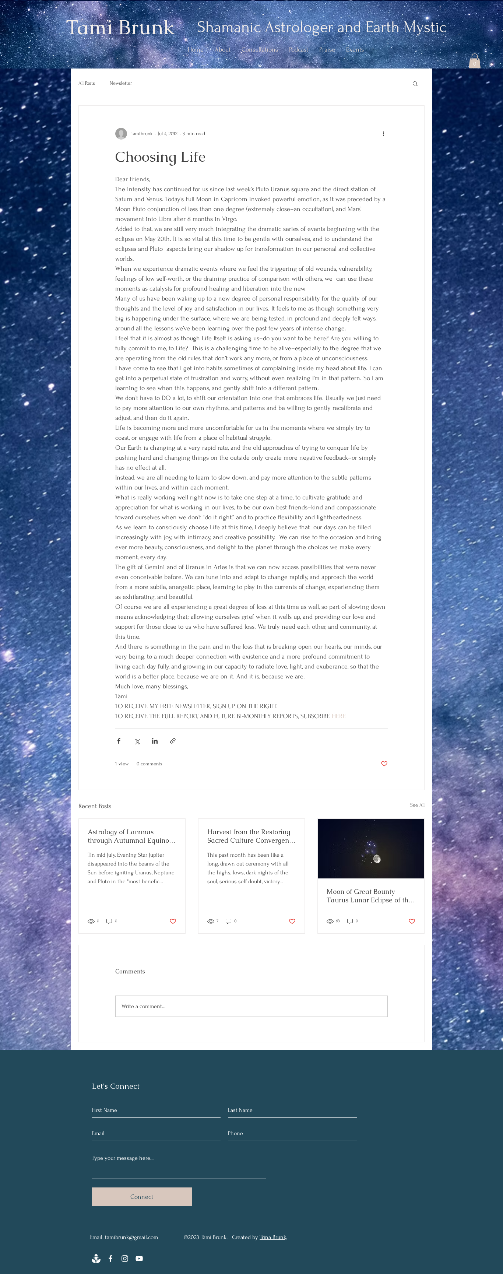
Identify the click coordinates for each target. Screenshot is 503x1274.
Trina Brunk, (273, 1237)
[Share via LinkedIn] (154, 740)
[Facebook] (110, 1258)
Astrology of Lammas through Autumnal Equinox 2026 (130, 836)
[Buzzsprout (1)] (96, 1258)
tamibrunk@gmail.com (131, 1237)
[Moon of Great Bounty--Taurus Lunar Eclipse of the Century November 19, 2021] (371, 848)
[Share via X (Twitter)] (136, 740)
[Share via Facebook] (118, 740)
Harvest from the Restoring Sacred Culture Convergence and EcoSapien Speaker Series (251, 836)
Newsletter (121, 83)
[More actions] (383, 133)
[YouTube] (139, 1258)
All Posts (86, 83)
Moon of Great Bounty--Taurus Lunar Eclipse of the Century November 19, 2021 (369, 895)
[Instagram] (124, 1258)
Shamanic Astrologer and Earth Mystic (321, 27)
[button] (474, 61)
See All (417, 805)
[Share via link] (172, 740)
